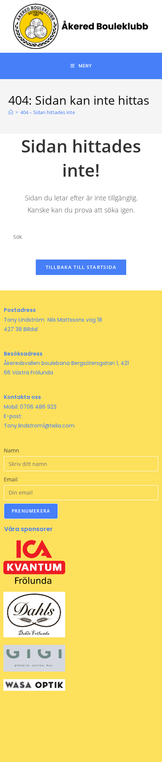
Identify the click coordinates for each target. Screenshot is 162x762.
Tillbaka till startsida (81, 267)
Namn (11, 450)
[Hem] (10, 112)
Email (11, 479)
